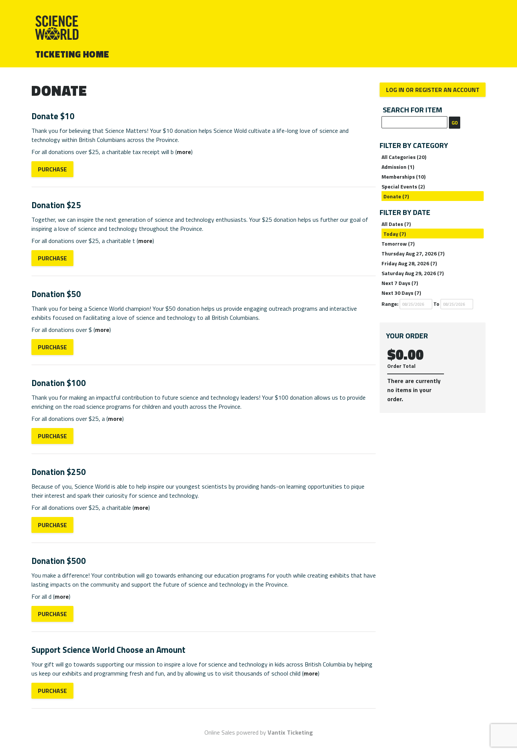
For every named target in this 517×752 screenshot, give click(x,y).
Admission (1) (398, 167)
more (184, 151)
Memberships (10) (403, 177)
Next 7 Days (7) (400, 283)
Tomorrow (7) (398, 244)
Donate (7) (396, 196)
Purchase (52, 169)
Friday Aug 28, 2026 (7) (409, 263)
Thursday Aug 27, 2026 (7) (413, 253)
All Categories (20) (404, 157)
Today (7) (394, 234)
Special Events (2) (403, 186)
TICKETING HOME (72, 54)
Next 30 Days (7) (401, 293)
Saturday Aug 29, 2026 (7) (413, 273)
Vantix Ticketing (290, 732)
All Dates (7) (396, 224)
